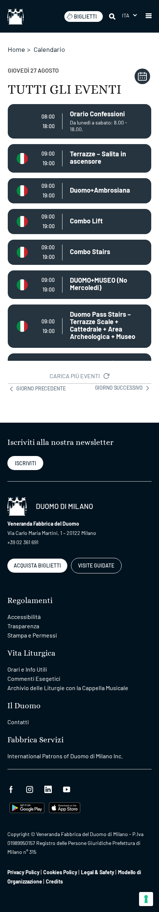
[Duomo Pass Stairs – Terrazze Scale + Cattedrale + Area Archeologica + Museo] (79, 326)
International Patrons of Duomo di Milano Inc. (65, 755)
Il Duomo (24, 706)
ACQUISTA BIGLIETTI (37, 565)
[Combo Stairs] (79, 252)
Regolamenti (30, 601)
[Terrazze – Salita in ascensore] (79, 158)
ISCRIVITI (25, 463)
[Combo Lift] (79, 221)
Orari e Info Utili (27, 669)
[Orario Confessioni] (79, 121)
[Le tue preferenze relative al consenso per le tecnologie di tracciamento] (146, 899)
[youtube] (66, 788)
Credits (54, 881)
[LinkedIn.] (48, 788)
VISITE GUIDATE (96, 565)
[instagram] (29, 788)
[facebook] (11, 788)
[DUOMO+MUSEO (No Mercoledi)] (79, 284)
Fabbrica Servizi (35, 740)
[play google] (27, 807)
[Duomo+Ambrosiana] (79, 190)
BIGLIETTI (85, 16)
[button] (129, 15)
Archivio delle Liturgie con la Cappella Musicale (67, 687)
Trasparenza (23, 625)
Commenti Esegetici (33, 678)
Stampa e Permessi (32, 635)
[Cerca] (112, 16)
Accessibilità (24, 616)
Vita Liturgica (31, 653)
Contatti (18, 721)
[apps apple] (64, 807)
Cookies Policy (60, 872)
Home (16, 49)
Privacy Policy (23, 872)
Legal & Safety (97, 872)
